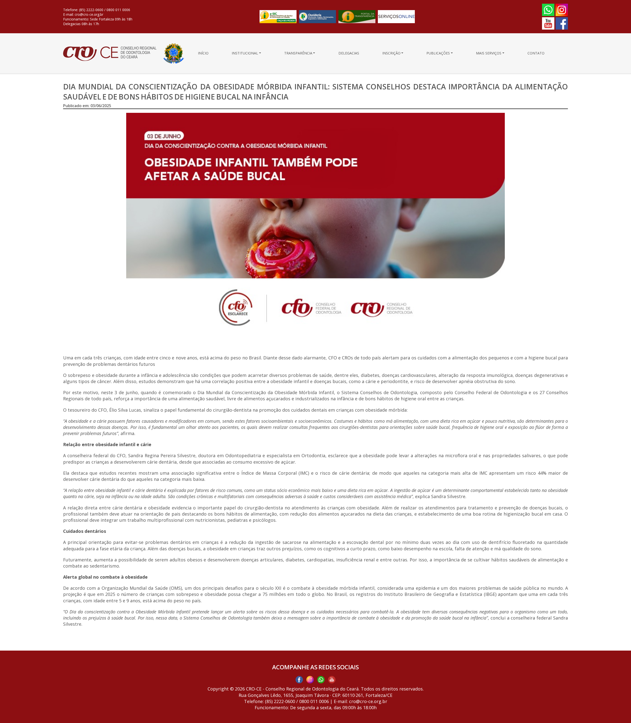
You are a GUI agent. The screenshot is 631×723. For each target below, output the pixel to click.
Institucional (245, 53)
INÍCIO (203, 53)
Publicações (438, 53)
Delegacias (348, 53)
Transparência (298, 53)
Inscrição (391, 53)
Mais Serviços (488, 53)
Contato (535, 53)
